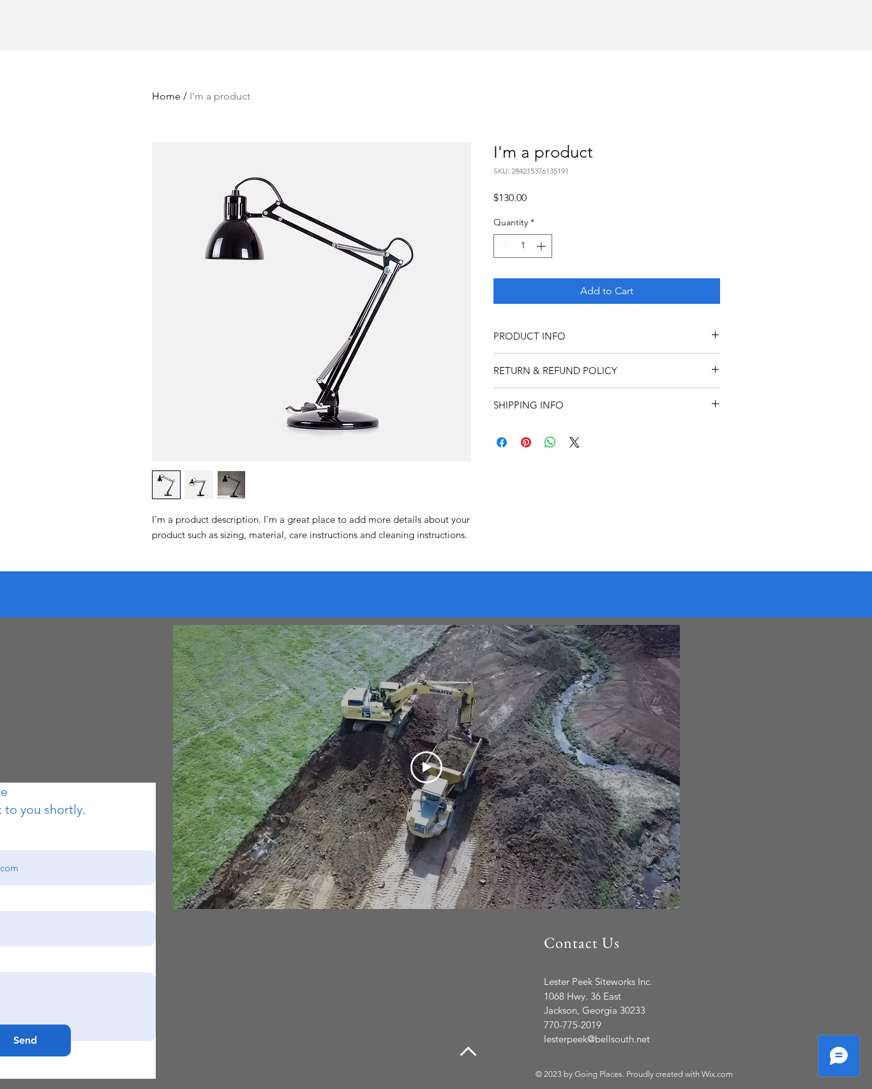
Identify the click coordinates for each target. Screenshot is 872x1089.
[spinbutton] (522, 246)
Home (166, 96)
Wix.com (717, 1074)
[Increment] (542, 246)
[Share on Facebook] (501, 442)
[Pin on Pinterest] (526, 442)
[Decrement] (503, 246)
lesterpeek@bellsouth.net (597, 1039)
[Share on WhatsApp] (550, 442)
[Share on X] (574, 442)
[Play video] (426, 767)
